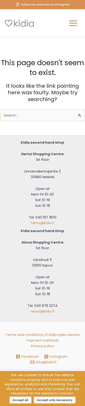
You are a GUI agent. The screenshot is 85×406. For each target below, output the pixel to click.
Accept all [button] (20, 400)
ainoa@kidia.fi (43, 311)
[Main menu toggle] (73, 23)
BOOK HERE (54, 13)
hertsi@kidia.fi (42, 223)
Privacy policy (42, 346)
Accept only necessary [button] (54, 400)
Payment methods (42, 340)
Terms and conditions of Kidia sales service (42, 334)
